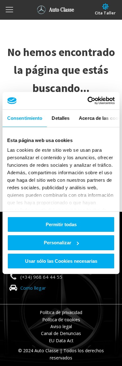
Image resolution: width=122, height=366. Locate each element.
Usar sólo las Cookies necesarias (61, 261)
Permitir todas (61, 224)
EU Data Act (61, 340)
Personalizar (57, 242)
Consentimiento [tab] (24, 117)
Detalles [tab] (60, 117)
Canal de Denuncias (61, 333)
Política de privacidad (61, 312)
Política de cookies (61, 320)
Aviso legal (61, 326)
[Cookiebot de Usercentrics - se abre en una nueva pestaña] (88, 101)
